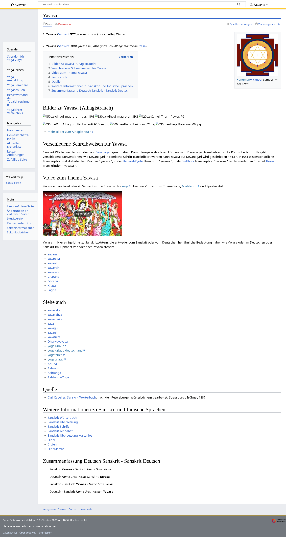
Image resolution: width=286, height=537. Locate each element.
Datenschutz (9, 532)
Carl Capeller (56, 397)
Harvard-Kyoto (133, 161)
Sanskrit (64, 34)
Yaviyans (54, 272)
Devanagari (103, 152)
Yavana (52, 254)
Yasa (142, 46)
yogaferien (55, 355)
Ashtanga (54, 373)
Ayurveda (86, 509)
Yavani (52, 333)
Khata (52, 286)
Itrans (270, 161)
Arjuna (52, 364)
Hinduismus (56, 449)
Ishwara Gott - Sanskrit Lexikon (63, 195)
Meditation (189, 186)
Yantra (257, 79)
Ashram (53, 368)
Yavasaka (54, 310)
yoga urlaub (56, 346)
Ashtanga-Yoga (58, 377)
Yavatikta (54, 337)
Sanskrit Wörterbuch (81, 397)
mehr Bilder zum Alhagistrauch (69, 132)
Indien (52, 444)
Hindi (51, 440)
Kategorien (49, 509)
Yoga (125, 186)
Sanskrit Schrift (58, 426)
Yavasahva (55, 315)
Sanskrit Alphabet (60, 431)
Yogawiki (19, 4)
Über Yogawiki (27, 532)
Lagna (52, 290)
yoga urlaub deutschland (65, 350)
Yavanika (54, 259)
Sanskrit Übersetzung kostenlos (70, 435)
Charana (53, 277)
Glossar (62, 509)
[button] (82, 213)
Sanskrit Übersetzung (63, 422)
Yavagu (53, 328)
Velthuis (188, 161)
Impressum (45, 532)
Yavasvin (54, 268)
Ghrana (53, 281)
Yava (51, 324)
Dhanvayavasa (58, 341)
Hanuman (243, 79)
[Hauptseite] (19, 24)
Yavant (52, 263)
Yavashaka (55, 319)
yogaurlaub (56, 359)
